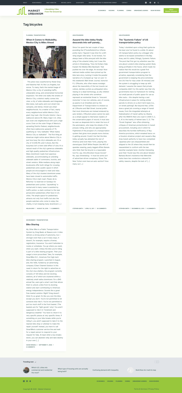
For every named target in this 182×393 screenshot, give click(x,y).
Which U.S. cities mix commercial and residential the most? (41, 370)
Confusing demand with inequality (106, 370)
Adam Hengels (36, 2)
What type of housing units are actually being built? (73, 370)
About (25, 2)
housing (111, 10)
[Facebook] (150, 2)
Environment (31, 220)
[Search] (158, 2)
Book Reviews (155, 10)
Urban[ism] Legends (141, 10)
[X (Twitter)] (146, 2)
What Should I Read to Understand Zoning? (103, 2)
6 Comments (30, 347)
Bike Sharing (32, 224)
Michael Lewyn (66, 2)
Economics (102, 10)
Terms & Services (140, 389)
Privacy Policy (154, 389)
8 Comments (151, 208)
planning (120, 10)
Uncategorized (78, 35)
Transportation (39, 35)
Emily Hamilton (51, 2)
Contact (124, 2)
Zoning (128, 10)
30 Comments (101, 208)
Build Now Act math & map (146, 370)
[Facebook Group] (154, 2)
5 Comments (55, 208)
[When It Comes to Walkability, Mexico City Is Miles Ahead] (44, 62)
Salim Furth (80, 2)
